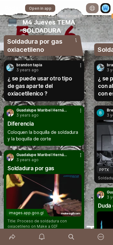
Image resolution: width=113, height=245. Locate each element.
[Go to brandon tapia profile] (10, 67)
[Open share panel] (12, 237)
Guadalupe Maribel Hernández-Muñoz (57, 16)
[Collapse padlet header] (79, 22)
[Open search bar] (71, 237)
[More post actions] (76, 67)
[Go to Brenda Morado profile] (100, 113)
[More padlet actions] (101, 237)
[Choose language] (92, 8)
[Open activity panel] (42, 237)
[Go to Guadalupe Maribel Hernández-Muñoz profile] (10, 113)
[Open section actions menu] (76, 40)
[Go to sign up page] (105, 8)
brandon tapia (29, 65)
